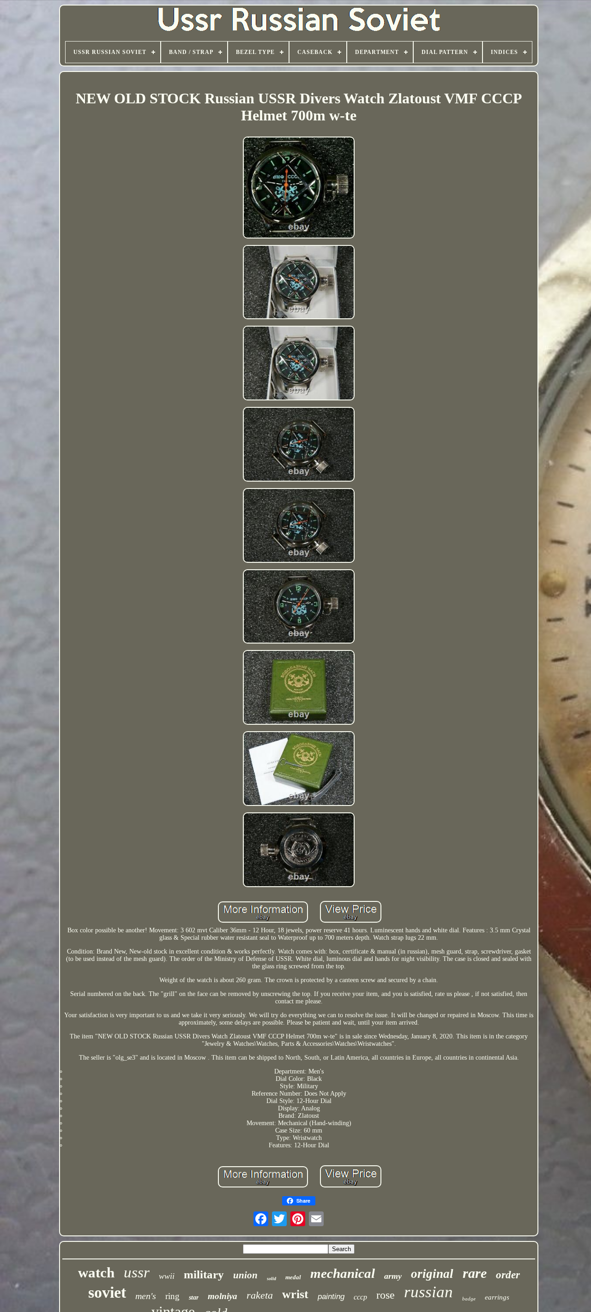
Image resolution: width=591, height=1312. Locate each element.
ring (172, 1296)
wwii (167, 1276)
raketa (260, 1295)
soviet (107, 1292)
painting (331, 1296)
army (393, 1276)
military (204, 1274)
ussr (137, 1272)
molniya (222, 1296)
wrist (295, 1294)
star (194, 1297)
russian (428, 1292)
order (508, 1275)
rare (475, 1273)
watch (96, 1272)
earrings (497, 1297)
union (245, 1275)
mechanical (342, 1273)
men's (145, 1296)
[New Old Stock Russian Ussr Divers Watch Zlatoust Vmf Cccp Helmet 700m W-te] (299, 188)
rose (385, 1295)
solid (271, 1278)
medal (293, 1277)
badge (469, 1298)
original (432, 1274)
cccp (360, 1297)
